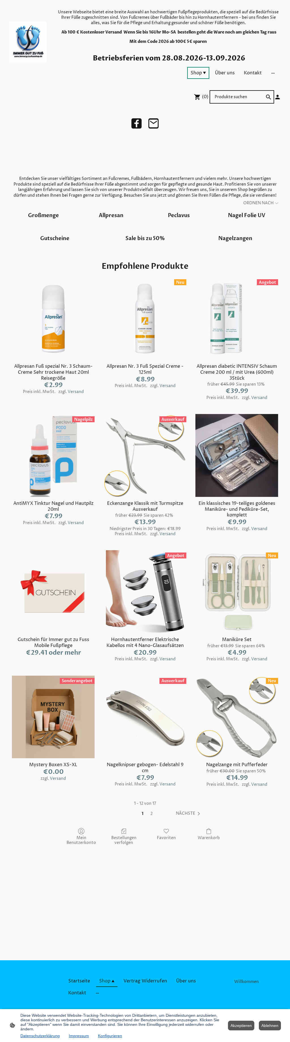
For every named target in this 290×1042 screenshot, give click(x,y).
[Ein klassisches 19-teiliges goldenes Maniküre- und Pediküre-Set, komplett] (236, 455)
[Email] (153, 123)
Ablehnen (269, 1025)
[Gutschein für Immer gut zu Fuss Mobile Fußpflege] (53, 591)
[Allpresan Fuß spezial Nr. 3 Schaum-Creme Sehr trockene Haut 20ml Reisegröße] (53, 318)
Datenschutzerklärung (40, 1035)
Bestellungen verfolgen (124, 840)
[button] (189, 813)
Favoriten (166, 838)
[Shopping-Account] (277, 97)
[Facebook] (136, 123)
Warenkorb (209, 838)
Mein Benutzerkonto (81, 840)
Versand (76, 391)
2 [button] (151, 813)
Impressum (79, 1035)
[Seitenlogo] (28, 42)
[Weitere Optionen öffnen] (273, 73)
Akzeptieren (241, 1025)
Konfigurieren (110, 1035)
